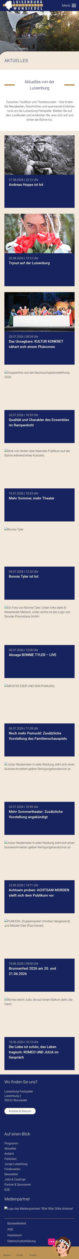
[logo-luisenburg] (23, 5)
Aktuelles (10, 1148)
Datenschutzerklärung (21, 1241)
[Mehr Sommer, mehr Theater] (39, 485)
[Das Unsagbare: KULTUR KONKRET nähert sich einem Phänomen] (39, 328)
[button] (69, 5)
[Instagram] (27, 1123)
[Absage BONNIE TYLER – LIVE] (39, 642)
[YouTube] (17, 1123)
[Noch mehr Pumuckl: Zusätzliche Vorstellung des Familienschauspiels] (39, 720)
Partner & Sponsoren (17, 1184)
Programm (11, 1143)
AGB (10, 1229)
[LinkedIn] (38, 1123)
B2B (7, 1189)
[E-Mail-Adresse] (49, 1123)
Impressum (14, 1235)
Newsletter (11, 1174)
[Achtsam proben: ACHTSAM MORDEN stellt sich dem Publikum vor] (39, 877)
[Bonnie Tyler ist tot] (39, 563)
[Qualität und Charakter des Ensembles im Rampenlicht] (39, 407)
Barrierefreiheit (16, 1223)
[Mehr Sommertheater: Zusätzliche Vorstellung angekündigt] (39, 798)
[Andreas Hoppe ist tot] (39, 171)
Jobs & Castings (15, 1179)
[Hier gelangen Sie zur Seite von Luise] (60, 1256)
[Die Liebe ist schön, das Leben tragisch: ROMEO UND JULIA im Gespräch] (39, 1034)
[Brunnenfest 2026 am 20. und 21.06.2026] (39, 955)
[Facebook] (6, 1123)
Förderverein (12, 1169)
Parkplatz (10, 1159)
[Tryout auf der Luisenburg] (39, 250)
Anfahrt (9, 1153)
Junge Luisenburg (16, 1164)
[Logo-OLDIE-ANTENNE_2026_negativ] (38, 1208)
